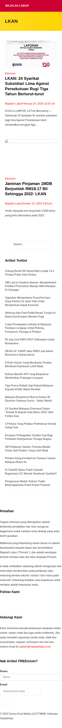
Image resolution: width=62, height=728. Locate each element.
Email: (4, 684)
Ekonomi (10, 73)
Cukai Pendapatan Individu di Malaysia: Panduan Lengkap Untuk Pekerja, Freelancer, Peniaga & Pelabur (28, 328)
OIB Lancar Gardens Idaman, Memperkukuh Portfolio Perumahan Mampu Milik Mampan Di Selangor (30, 286)
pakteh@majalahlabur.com (35, 646)
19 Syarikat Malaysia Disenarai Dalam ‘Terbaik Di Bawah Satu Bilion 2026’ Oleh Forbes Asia (29, 412)
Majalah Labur (17, 5)
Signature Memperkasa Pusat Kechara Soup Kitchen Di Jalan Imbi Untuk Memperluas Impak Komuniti (27, 301)
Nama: (4, 671)
